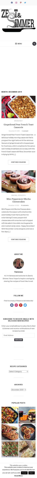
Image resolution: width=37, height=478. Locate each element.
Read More (18, 476)
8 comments (25, 205)
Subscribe (18, 340)
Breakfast (18, 121)
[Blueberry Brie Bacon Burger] (27, 415)
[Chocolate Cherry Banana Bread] (9, 432)
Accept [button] (24, 473)
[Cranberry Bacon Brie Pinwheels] (27, 432)
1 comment (25, 131)
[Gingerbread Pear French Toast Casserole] (18, 107)
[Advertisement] (18, 69)
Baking (14, 195)
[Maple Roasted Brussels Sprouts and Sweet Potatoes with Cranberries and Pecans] (9, 415)
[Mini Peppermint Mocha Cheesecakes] (18, 181)
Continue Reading (18, 162)
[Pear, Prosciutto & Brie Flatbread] (9, 449)
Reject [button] (32, 473)
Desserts (22, 195)
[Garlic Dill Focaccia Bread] (27, 449)
